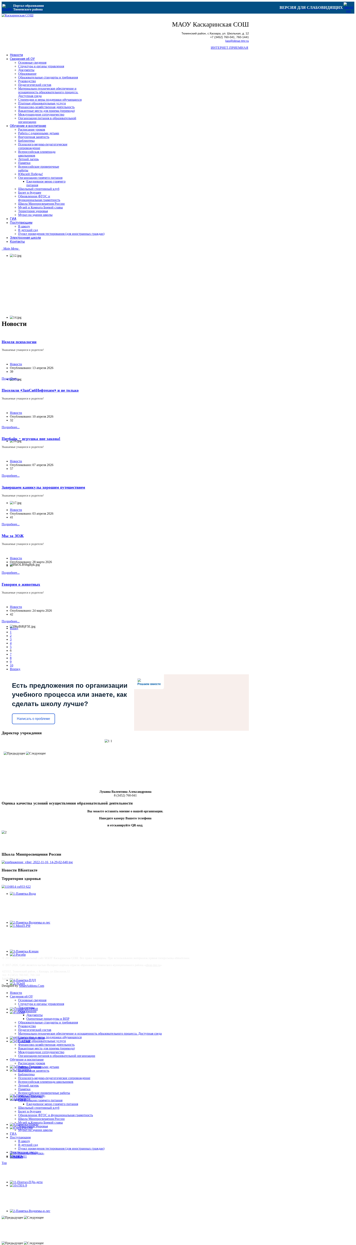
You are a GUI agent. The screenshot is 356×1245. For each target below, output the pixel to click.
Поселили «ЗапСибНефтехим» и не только (40, 390)
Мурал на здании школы (35, 1130)
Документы (26, 1007)
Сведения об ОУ (21, 996)
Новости (16, 364)
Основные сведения (32, 1000)
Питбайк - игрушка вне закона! (31, 439)
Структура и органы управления (41, 1004)
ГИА (13, 1133)
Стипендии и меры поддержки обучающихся (50, 1037)
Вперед (15, 669)
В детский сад (28, 1145)
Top (4, 1163)
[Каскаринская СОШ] (17, 15)
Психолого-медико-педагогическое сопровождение (54, 1078)
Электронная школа (24, 1152)
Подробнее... (11, 378)
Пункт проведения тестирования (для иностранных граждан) (61, 1148)
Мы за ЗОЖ (13, 536)
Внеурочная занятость (33, 1070)
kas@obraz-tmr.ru (237, 40)
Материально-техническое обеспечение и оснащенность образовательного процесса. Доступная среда (90, 1033)
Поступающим (20, 1137)
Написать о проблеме (33, 718)
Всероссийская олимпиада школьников (45, 1081)
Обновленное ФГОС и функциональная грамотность (55, 1115)
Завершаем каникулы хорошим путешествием (43, 487)
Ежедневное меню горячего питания (52, 1104)
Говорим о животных (21, 584)
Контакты (17, 1156)
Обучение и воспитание (27, 1059)
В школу (24, 1141)
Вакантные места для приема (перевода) (46, 1048)
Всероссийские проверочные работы (44, 1093)
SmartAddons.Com (31, 985)
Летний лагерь (28, 1085)
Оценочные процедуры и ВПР (47, 1018)
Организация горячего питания (40, 1100)
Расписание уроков (31, 1063)
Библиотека (26, 1074)
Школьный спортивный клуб (38, 1107)
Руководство (27, 1026)
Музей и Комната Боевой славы (40, 1122)
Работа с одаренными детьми (38, 1067)
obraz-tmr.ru (153, 965)
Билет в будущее (29, 1111)
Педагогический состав (34, 1030)
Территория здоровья (33, 1126)
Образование (27, 1011)
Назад (14, 628)
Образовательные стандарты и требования (48, 1022)
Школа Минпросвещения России (41, 1119)
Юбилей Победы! (30, 1096)
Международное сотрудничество (41, 1052)
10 (11, 665)
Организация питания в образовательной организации (56, 1056)
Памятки (24, 1089)
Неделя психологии (19, 342)
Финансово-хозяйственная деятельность (46, 1044)
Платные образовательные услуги (42, 1041)
